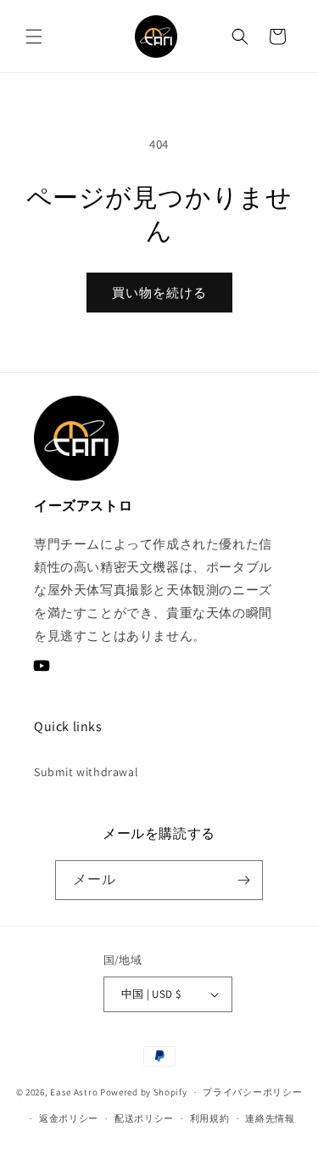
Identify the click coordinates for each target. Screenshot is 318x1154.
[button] (34, 36)
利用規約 (210, 1118)
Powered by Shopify (143, 1092)
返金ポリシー (68, 1118)
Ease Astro (74, 1092)
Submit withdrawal (86, 772)
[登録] (243, 880)
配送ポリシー (144, 1118)
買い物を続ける (159, 292)
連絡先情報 (270, 1118)
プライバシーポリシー (252, 1092)
